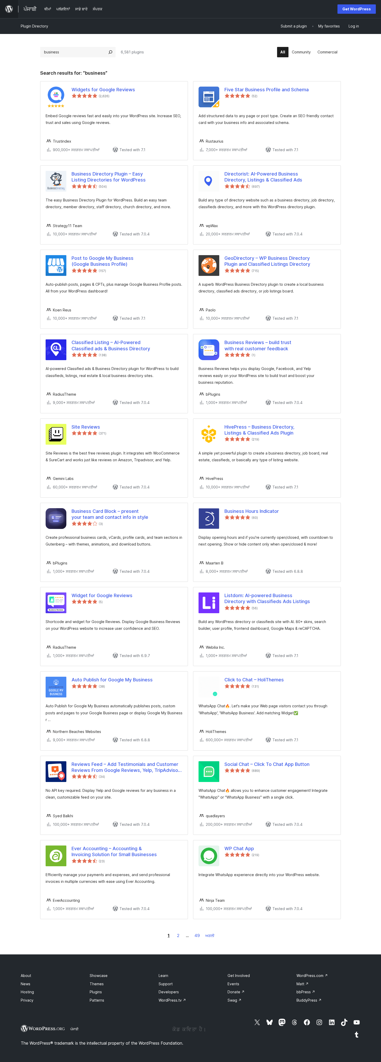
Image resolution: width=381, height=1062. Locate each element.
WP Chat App (239, 848)
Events (233, 984)
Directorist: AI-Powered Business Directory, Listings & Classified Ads (263, 177)
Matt (303, 984)
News (25, 984)
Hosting (27, 992)
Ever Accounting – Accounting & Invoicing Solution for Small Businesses (114, 851)
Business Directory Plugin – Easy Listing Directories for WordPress (109, 177)
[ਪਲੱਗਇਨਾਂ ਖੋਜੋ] (110, 52)
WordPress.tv (172, 1000)
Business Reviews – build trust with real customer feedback (257, 345)
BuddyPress (309, 1000)
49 (197, 935)
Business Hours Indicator (251, 511)
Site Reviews (86, 427)
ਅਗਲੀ (209, 935)
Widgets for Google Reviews (103, 89)
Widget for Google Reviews (102, 595)
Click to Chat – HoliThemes (254, 679)
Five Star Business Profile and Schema (266, 89)
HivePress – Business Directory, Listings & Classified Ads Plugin (259, 430)
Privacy (27, 1000)
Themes (97, 984)
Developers (169, 992)
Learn (163, 975)
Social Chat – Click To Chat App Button (266, 764)
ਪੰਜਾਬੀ (74, 1029)
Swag (235, 1000)
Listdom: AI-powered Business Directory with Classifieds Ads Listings (267, 598)
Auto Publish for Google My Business (112, 679)
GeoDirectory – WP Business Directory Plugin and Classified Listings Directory (267, 261)
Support (166, 984)
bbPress (306, 992)
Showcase (99, 975)
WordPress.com (312, 975)
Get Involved (239, 975)
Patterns (97, 1000)
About (26, 975)
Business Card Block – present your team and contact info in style (110, 514)
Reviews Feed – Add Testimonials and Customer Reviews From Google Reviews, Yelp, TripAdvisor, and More (126, 767)
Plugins (96, 992)
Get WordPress (356, 9)
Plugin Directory (34, 26)
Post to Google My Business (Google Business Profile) (102, 261)
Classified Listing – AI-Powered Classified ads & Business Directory (111, 345)
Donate (236, 992)
